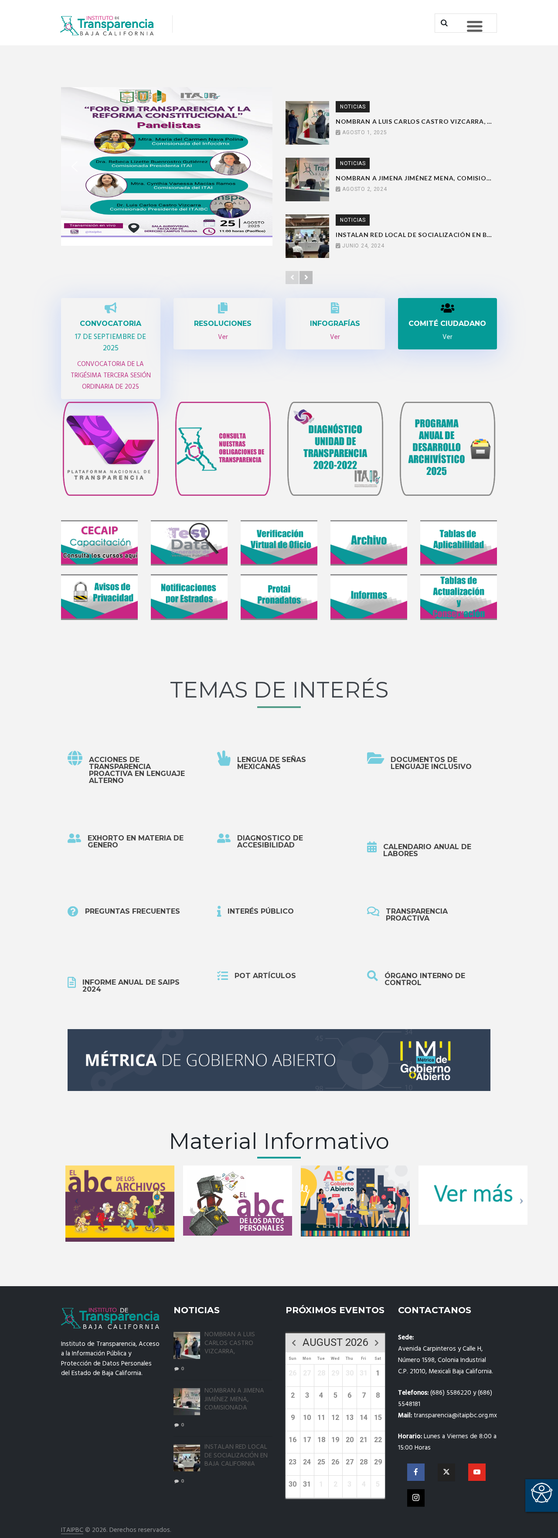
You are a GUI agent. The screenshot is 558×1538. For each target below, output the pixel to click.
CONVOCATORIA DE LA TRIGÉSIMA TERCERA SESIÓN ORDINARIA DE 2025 (111, 375)
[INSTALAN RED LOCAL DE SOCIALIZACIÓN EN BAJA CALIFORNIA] (307, 236)
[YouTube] (477, 1472)
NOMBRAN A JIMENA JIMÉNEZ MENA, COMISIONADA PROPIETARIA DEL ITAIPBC (416, 178)
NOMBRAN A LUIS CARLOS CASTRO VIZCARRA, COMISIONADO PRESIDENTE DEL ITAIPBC (416, 121)
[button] (75, 166)
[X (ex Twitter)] (446, 1472)
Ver (223, 337)
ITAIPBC (72, 1530)
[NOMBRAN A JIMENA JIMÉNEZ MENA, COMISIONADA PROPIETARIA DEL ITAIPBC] (307, 179)
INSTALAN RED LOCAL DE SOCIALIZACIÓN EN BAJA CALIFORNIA (416, 234)
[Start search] (443, 23)
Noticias (353, 107)
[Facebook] (416, 1472)
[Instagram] (416, 1498)
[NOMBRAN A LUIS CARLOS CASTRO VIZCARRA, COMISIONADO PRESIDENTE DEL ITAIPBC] (307, 123)
